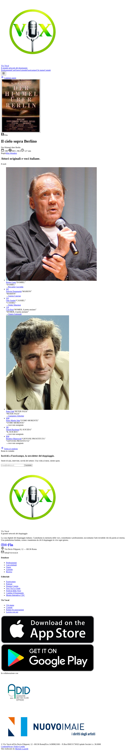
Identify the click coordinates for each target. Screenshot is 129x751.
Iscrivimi (28, 465)
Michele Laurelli (21, 749)
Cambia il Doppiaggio (15, 593)
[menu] (3, 73)
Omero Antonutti (15, 314)
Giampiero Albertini (16, 416)
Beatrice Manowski (14, 439)
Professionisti (6, 70)
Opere (17, 70)
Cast (13, 70)
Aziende (23, 70)
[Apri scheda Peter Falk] (37, 409)
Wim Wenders (11, 153)
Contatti (47, 70)
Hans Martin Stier (13, 420)
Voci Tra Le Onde (13, 588)
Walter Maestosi (14, 305)
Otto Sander (11, 300)
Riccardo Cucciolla (15, 287)
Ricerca (9, 572)
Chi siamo (40, 70)
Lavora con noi (12, 612)
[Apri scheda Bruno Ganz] (51, 280)
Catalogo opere (10, 78)
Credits (22, 746)
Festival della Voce (13, 591)
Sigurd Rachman (12, 429)
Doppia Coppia (12, 586)
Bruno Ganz (11, 282)
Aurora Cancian (14, 296)
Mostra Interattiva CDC (15, 595)
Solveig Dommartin (14, 291)
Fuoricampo (31, 70)
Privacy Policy (13, 746)
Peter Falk (10, 411)
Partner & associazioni (15, 610)
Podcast (9, 584)
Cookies (4, 746)
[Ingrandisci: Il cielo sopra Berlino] (21, 106)
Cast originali (11, 565)
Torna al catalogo (11, 449)
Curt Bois (10, 310)
